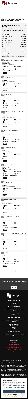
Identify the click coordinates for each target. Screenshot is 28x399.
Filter (23, 8)
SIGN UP (14, 287)
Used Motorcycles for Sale (14, 349)
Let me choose (21, 387)
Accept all (14, 391)
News (14, 351)
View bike (5, 73)
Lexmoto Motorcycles (14, 344)
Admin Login (3, 362)
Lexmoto (14, 342)
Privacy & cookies (10, 362)
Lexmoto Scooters (14, 346)
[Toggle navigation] (25, 3)
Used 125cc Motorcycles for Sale (14, 347)
